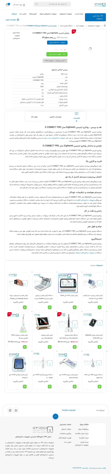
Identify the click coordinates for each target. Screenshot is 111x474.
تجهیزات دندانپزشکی (94, 26)
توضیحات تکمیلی (55, 117)
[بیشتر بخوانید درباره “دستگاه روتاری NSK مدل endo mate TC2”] (99, 386)
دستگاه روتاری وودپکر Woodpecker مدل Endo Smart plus (68, 337)
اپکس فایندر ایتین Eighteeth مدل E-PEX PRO (94, 336)
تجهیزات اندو (80, 26)
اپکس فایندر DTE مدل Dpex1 (69, 296)
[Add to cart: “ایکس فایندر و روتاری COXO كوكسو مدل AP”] (25, 347)
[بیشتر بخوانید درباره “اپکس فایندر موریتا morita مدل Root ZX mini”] (75, 386)
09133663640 (77, 468)
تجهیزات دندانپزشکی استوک (85, 253)
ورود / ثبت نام (17, 5)
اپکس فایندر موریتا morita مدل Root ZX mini (68, 376)
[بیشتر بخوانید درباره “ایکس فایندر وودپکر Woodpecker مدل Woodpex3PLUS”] (50, 347)
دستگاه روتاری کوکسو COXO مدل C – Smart (43, 376)
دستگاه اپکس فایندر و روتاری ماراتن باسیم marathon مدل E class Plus (44, 297)
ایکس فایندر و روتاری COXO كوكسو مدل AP (19, 336)
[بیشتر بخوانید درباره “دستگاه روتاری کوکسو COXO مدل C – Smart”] (50, 386)
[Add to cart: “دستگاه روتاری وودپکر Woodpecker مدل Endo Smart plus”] (75, 347)
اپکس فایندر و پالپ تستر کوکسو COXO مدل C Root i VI (93, 297)
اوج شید (85, 468)
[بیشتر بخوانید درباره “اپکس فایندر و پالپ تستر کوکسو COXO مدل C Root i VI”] (99, 307)
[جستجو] (36, 4)
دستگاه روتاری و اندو (66, 26)
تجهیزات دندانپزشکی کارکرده (85, 200)
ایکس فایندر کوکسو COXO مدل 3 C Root (18, 376)
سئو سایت (92, 468)
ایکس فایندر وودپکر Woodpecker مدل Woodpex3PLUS (47, 337)
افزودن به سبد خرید (55, 54)
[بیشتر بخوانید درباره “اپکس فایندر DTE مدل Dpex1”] (75, 307)
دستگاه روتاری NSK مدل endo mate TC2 (93, 376)
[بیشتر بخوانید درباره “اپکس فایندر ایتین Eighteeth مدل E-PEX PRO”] (99, 347)
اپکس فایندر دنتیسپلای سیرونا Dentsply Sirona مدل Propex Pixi (19, 297)
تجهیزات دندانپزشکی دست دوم (54, 138)
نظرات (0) (34, 117)
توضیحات (76, 118)
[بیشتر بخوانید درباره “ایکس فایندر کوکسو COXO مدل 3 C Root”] (25, 386)
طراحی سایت (102, 468)
